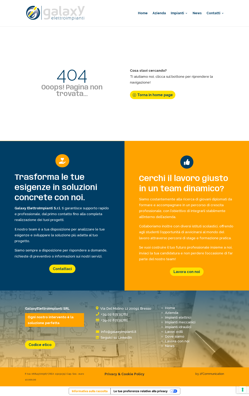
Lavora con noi (187, 272)
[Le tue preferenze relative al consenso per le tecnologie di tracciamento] (242, 389)
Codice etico (40, 345)
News (197, 13)
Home (143, 13)
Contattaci (62, 269)
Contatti (213, 13)
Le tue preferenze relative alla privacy (141, 391)
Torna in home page (155, 95)
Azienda (159, 13)
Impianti (177, 13)
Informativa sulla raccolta (90, 391)
